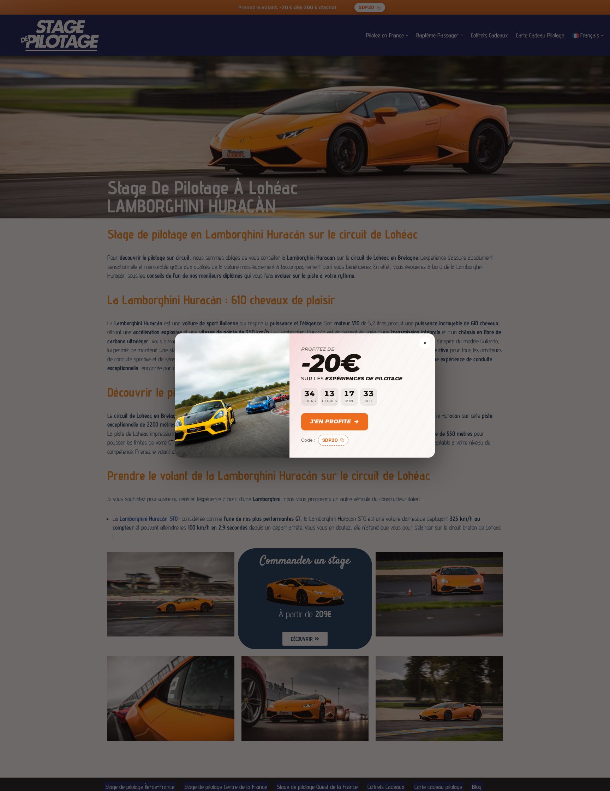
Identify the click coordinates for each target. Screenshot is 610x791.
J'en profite (334, 421)
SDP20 (330, 440)
